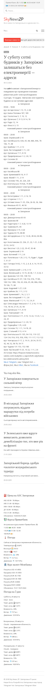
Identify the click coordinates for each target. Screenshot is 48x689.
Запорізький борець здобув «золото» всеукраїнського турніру (21, 467)
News (13, 19)
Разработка (18, 682)
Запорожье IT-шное (28, 679)
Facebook (34, 365)
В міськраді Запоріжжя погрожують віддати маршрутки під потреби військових (19, 409)
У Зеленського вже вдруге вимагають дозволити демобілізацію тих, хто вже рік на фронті (23, 439)
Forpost (6, 52)
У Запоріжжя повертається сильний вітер (21, 381)
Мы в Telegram (10, 362)
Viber (21, 365)
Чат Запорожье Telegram (21, 685)
